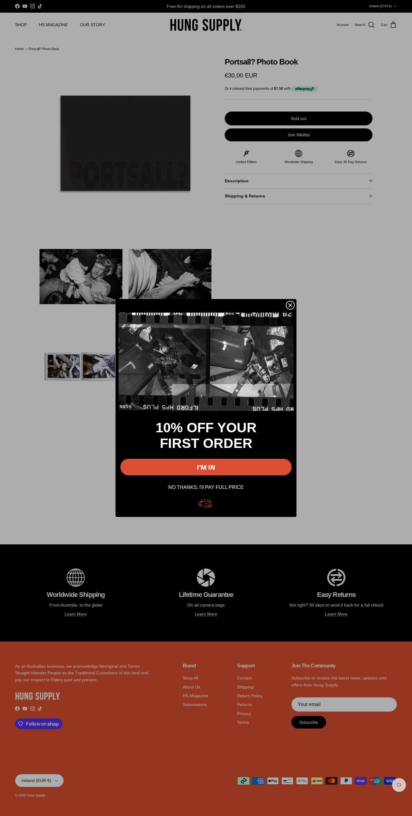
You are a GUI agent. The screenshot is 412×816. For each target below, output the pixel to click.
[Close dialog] (290, 305)
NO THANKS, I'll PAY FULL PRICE (206, 487)
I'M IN (206, 467)
